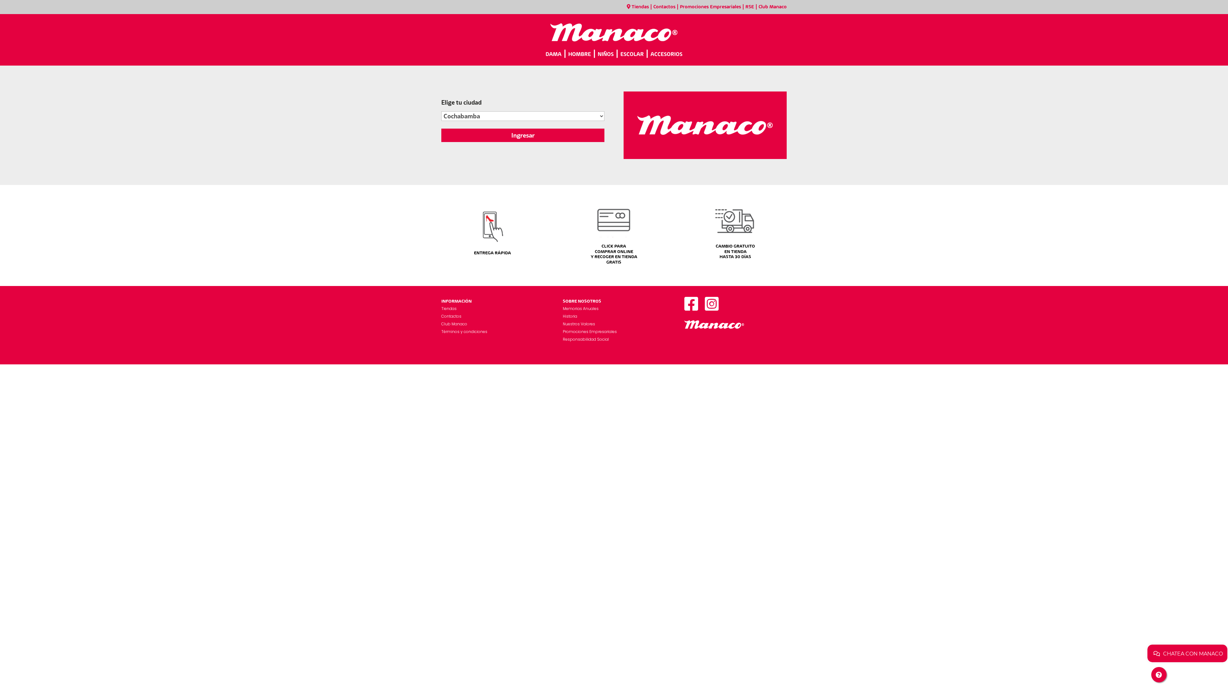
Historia (570, 316)
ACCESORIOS (666, 54)
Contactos (664, 7)
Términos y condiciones (464, 331)
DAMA (554, 54)
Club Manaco (773, 7)
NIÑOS (606, 54)
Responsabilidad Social (586, 339)
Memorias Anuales (581, 308)
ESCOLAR (632, 54)
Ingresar (523, 135)
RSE (749, 7)
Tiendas (640, 7)
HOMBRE (579, 54)
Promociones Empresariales (710, 7)
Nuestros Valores (579, 324)
